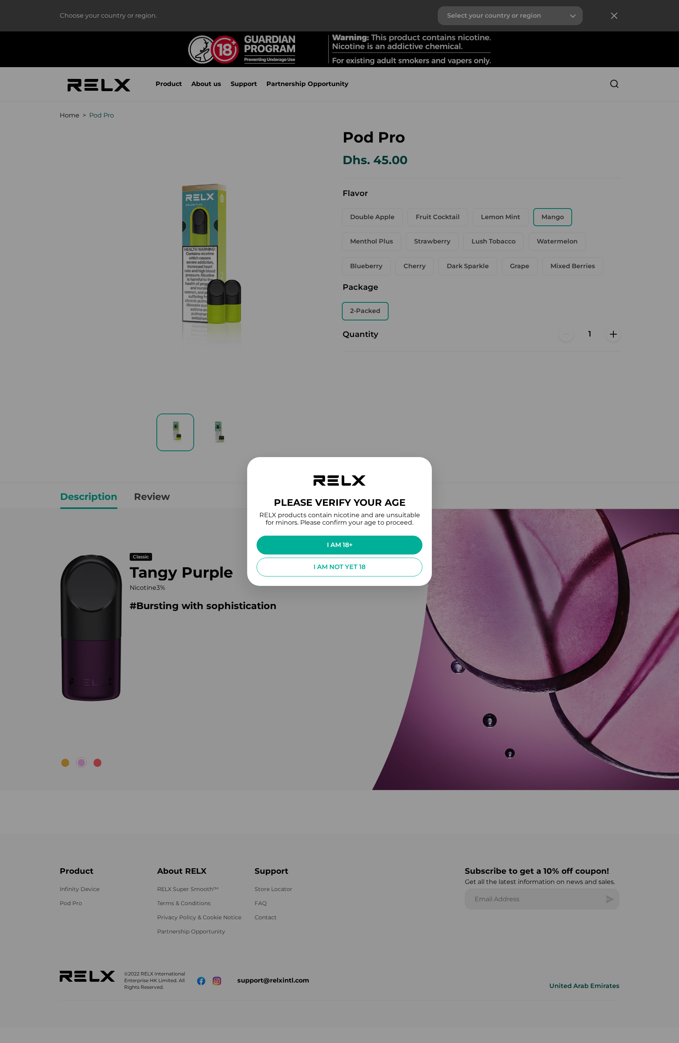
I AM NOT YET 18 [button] (339, 567)
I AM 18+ (339, 545)
